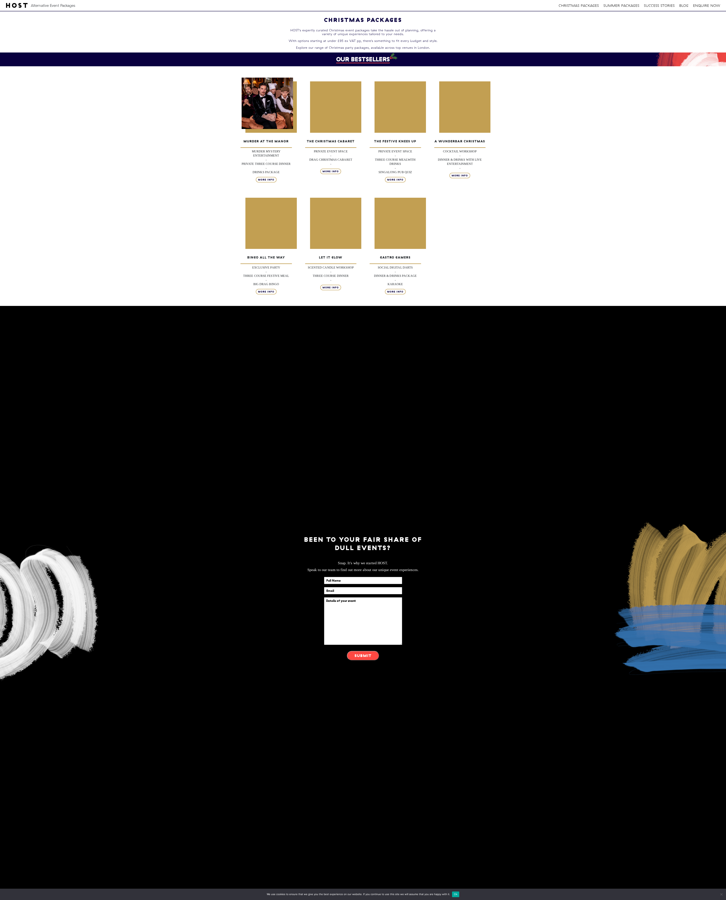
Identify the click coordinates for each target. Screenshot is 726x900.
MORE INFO (266, 179)
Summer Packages (621, 5)
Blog (684, 5)
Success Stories (659, 5)
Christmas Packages (579, 5)
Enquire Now (706, 5)
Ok (455, 894)
